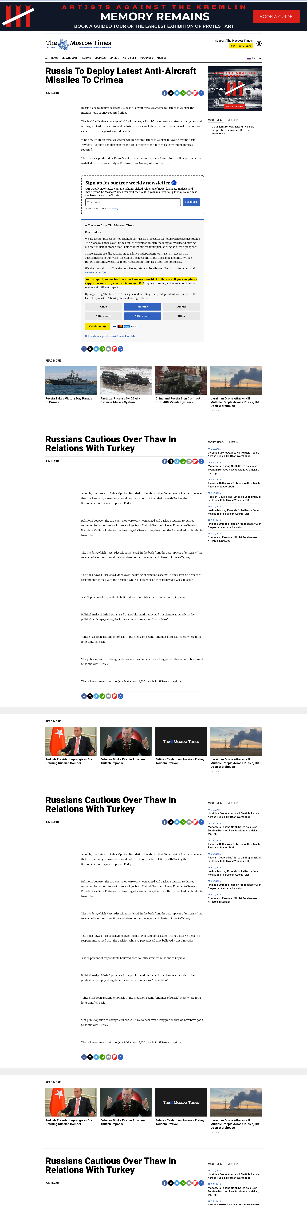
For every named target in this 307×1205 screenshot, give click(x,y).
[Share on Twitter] (171, 93)
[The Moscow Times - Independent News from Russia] (78, 43)
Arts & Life (130, 58)
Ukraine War (69, 58)
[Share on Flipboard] (195, 93)
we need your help (96, 272)
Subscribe (191, 202)
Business (100, 58)
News (54, 58)
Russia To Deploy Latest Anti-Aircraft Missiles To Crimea (120, 75)
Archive (161, 58)
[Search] (260, 58)
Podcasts (146, 58)
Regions (86, 58)
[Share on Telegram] (177, 93)
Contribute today (241, 46)
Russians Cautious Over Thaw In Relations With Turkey (110, 443)
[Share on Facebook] (165, 93)
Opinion (114, 58)
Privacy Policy (112, 208)
